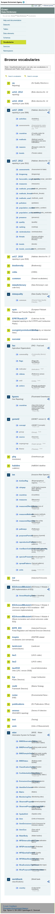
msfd (14, 686)
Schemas (6, 38)
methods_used (25, 198)
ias (13, 475)
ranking (22, 227)
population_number (25, 208)
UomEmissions (25, 824)
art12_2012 (17, 92)
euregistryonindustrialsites (21, 330)
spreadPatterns (25, 563)
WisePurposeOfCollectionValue (25, 870)
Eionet (13, 16)
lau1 (14, 655)
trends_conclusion (25, 249)
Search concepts (32, 76)
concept (22, 425)
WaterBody (23, 836)
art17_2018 (17, 256)
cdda (14, 272)
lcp (13, 677)
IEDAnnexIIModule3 (21, 605)
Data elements (8, 33)
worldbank (17, 879)
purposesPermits (25, 536)
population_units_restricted (25, 213)
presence (22, 217)
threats (22, 237)
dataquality (17, 294)
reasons (22, 147)
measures (23, 184)
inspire (15, 637)
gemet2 (15, 419)
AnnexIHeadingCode (25, 596)
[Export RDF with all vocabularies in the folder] (48, 112)
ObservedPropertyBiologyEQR (25, 806)
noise (15, 695)
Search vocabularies (14, 76)
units (21, 570)
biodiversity (18, 265)
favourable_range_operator (25, 179)
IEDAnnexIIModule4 (21, 617)
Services (6, 46)
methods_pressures (25, 189)
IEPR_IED (17, 628)
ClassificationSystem (25, 767)
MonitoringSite (25, 797)
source (22, 437)
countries (23, 133)
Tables (5, 29)
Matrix (21, 792)
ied (13, 578)
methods (22, 139)
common (16, 278)
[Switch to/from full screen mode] (39, 5)
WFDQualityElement (25, 853)
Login (35, 5)
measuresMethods (25, 514)
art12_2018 (17, 101)
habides (16, 466)
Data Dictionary (21, 16)
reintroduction (24, 232)
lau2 (14, 662)
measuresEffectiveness (25, 506)
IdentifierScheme (25, 787)
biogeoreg (23, 174)
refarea (22, 374)
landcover (17, 646)
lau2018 (16, 668)
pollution (22, 203)
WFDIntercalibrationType (25, 841)
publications (18, 704)
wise (14, 732)
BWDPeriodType (25, 747)
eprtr (14, 310)
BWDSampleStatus (25, 753)
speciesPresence (25, 557)
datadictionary (19, 285)
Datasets (6, 25)
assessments (24, 169)
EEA (13, 2)
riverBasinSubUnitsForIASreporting (25, 549)
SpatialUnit (23, 814)
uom (14, 726)
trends (21, 153)
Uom (21, 819)
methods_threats (25, 193)
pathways (23, 529)
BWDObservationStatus (25, 741)
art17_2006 (17, 110)
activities (22, 119)
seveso (15, 711)
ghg (14, 457)
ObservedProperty (25, 802)
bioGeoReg (23, 481)
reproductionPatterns (25, 542)
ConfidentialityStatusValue (25, 773)
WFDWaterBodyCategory (25, 859)
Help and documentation (12, 20)
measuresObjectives (25, 521)
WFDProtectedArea (25, 847)
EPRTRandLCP (19, 319)
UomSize (22, 830)
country (22, 888)
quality (22, 222)
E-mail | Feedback (10, 906)
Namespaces (8, 51)
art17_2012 (17, 161)
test (14, 720)
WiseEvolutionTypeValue (25, 865)
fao (13, 346)
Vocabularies (8, 42)
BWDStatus (23, 761)
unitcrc (22, 386)
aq (13, 83)
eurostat (16, 339)
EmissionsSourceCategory (25, 781)
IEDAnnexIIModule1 (21, 587)
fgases (15, 397)
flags (21, 361)
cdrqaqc (22, 487)
